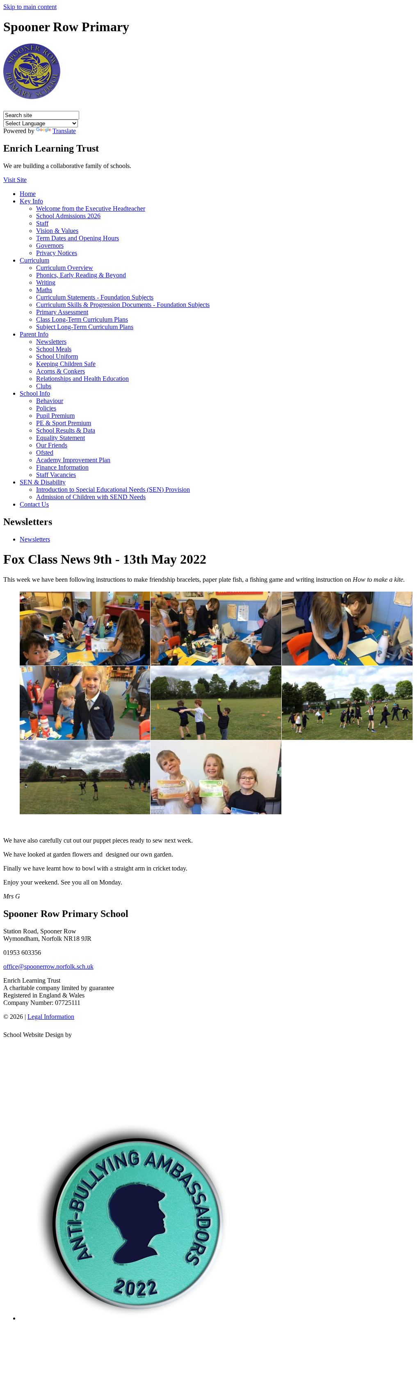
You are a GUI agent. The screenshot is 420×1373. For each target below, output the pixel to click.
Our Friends (51, 445)
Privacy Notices (56, 252)
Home (28, 193)
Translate (64, 130)
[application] (210, 1076)
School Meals (53, 349)
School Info (35, 393)
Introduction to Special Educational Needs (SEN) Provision (113, 489)
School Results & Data (65, 430)
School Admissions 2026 (68, 215)
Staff (42, 223)
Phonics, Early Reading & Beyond (81, 275)
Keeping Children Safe (66, 363)
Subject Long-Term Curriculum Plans (84, 326)
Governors (50, 245)
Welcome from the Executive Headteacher (90, 208)
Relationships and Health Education (82, 378)
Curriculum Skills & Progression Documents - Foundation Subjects (123, 304)
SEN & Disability (43, 482)
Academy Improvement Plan (73, 459)
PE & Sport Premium (63, 422)
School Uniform (57, 356)
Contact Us (34, 504)
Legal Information (50, 1016)
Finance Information (62, 467)
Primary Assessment (62, 312)
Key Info (31, 201)
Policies (46, 408)
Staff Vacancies (56, 474)
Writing (45, 282)
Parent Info (34, 334)
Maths (44, 289)
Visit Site (15, 179)
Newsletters (51, 341)
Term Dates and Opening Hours (77, 238)
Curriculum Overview (64, 267)
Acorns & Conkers (60, 371)
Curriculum (34, 260)
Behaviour (49, 400)
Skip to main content (30, 6)
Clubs (43, 385)
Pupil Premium (55, 415)
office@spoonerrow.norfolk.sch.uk (48, 966)
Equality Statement (60, 437)
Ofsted (44, 452)
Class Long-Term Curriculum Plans (82, 319)
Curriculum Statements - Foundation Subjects (94, 297)
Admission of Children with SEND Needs (91, 496)
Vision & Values (57, 230)
